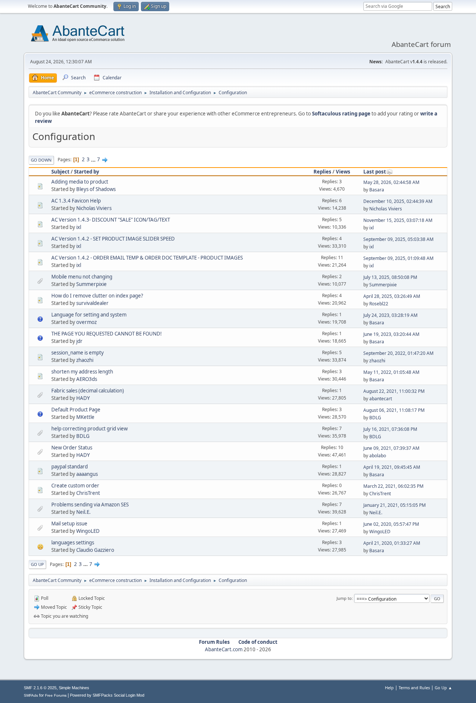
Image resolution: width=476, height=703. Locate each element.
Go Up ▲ (443, 687)
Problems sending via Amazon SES (90, 504)
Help (389, 687)
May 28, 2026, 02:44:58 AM (391, 182)
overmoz (86, 322)
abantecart (380, 398)
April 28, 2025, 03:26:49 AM (391, 296)
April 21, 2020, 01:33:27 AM (391, 543)
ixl (78, 227)
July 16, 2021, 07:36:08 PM (390, 429)
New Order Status (71, 447)
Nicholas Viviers (94, 208)
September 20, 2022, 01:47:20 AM (398, 353)
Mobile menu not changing (81, 276)
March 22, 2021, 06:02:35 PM (393, 486)
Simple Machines (74, 687)
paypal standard (69, 466)
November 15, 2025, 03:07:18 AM (397, 220)
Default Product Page (75, 409)
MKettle (85, 417)
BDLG (375, 417)
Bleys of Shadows (96, 189)
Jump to (344, 598)
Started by (86, 171)
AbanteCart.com (223, 649)
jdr (79, 341)
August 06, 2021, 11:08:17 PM (394, 410)
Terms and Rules (414, 687)
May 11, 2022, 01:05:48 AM (391, 372)
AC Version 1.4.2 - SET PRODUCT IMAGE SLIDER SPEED (113, 238)
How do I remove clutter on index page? (97, 295)
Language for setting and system (88, 314)
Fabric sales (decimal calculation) (87, 390)
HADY (83, 398)
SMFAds (31, 695)
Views (343, 171)
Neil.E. (83, 512)
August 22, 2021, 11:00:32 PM (394, 391)
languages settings (72, 542)
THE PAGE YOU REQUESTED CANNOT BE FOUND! (106, 333)
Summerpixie (91, 284)
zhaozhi (84, 360)
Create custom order (75, 485)
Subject (60, 171)
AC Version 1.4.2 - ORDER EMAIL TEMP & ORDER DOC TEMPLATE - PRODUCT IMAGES (147, 257)
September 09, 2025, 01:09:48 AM (398, 258)
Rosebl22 (378, 303)
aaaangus (87, 474)
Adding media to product (79, 181)
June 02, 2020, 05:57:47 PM (391, 524)
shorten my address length (82, 371)
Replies (322, 171)
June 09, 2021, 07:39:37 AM (391, 448)
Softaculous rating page (341, 113)
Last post (374, 171)
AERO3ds (86, 379)
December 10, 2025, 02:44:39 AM (397, 201)
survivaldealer (92, 303)
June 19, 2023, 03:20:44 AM (391, 334)
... (94, 159)
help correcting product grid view (89, 428)
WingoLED (88, 531)
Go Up (37, 564)
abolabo (377, 455)
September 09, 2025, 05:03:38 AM (398, 239)
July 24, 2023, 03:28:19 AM (390, 315)
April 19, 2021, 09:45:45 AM (391, 467)
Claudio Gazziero (95, 550)
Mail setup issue (69, 523)
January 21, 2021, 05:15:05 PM (394, 505)
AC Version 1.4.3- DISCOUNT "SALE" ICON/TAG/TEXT (110, 219)
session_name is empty (77, 352)
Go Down (41, 160)
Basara (376, 190)
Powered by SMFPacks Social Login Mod (107, 695)
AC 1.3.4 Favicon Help (76, 200)
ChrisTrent (88, 493)
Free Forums (56, 695)
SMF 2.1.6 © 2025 (40, 687)
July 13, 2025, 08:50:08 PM (390, 277)
